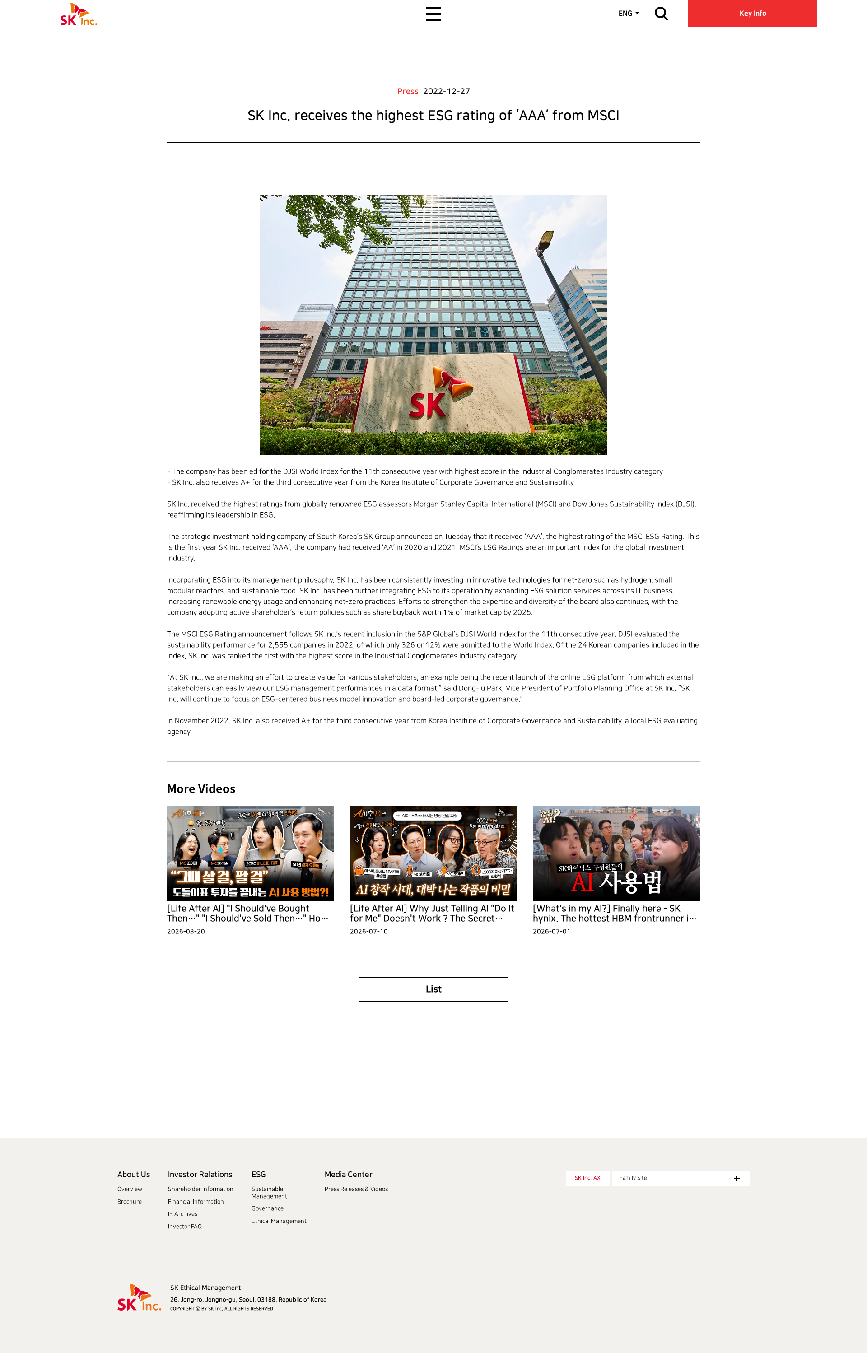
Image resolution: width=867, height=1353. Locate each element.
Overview (129, 1189)
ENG (625, 13)
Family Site (633, 1178)
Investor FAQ (185, 1226)
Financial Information (196, 1202)
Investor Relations (200, 1175)
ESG (259, 1175)
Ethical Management (279, 1221)
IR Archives (182, 1214)
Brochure (129, 1202)
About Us (133, 1175)
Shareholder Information (200, 1189)
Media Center (349, 1175)
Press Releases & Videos (356, 1189)
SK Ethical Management (205, 1288)
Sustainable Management (269, 1192)
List (434, 989)
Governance (268, 1208)
